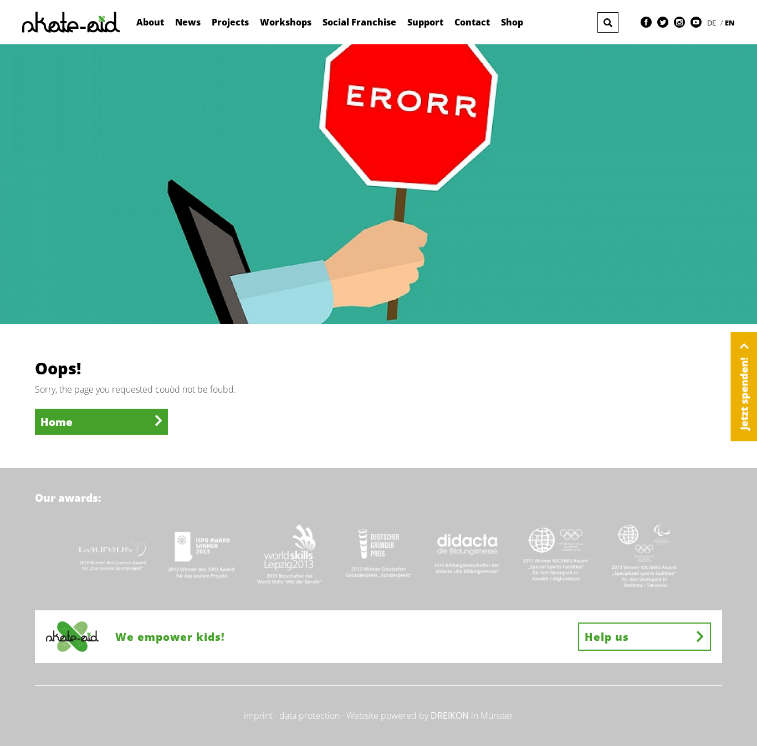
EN (730, 23)
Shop (512, 22)
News (188, 22)
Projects (230, 22)
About (150, 22)
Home (56, 421)
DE (712, 23)
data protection (309, 715)
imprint (258, 715)
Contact (472, 22)
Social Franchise (359, 22)
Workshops (285, 22)
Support (425, 22)
